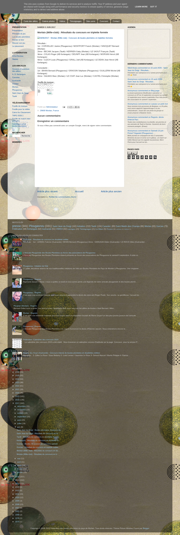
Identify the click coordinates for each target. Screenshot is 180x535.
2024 (17, 379)
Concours (104, 21)
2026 (17, 372)
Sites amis (90, 21)
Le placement (18, 46)
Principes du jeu (19, 34)
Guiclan (15, 84)
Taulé (14, 96)
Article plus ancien (111, 191)
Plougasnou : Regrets (32, 279)
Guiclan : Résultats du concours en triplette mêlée (37, 447)
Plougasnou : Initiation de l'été (35, 266)
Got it (153, 7)
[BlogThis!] (71, 107)
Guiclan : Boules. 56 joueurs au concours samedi (37, 444)
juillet (19, 423)
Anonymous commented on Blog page (143, 91)
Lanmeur (118, 229)
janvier (20, 472)
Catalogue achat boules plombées (19, 125)
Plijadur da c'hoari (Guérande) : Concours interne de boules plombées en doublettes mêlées (61, 353)
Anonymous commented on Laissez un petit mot (148, 104)
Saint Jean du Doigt (20, 93)
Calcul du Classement (21, 112)
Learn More (141, 7)
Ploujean (110, 229)
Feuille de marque (19, 106)
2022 (17, 386)
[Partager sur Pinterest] (78, 107)
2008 (17, 504)
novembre (21, 410)
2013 (17, 487)
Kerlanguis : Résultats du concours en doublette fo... (38, 440)
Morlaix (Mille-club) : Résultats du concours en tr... (38, 454)
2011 (17, 494)
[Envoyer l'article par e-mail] (64, 107)
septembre (22, 417)
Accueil (16, 21)
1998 (17, 515)
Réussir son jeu (18, 43)
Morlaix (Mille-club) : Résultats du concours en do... (38, 451)
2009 (17, 501)
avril (19, 462)
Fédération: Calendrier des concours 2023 (40, 340)
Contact (116, 21)
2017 (17, 403)
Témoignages (76, 21)
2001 (17, 511)
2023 (17, 382)
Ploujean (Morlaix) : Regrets (25, 306)
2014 (17, 484)
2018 (17, 400)
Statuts (15, 59)
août (19, 420)
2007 (17, 508)
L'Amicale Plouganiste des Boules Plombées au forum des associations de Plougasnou (59, 253)
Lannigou (71, 229)
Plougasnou (17, 90)
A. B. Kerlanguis (19, 74)
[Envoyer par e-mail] (68, 107)
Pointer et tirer (18, 40)
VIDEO (59, 229)
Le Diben (99, 229)
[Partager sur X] (73, 107)
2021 (17, 389)
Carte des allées (31, 21)
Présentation (17, 31)
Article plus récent (47, 191)
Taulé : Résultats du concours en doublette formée (38, 437)
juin (19, 427)
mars (19, 465)
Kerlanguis (32, 229)
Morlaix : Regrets (30, 313)
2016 (17, 477)
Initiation (81, 226)
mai (19, 459)
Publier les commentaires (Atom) (62, 197)
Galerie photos (48, 21)
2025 (17, 376)
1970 (17, 522)
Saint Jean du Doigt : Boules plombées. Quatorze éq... (39, 430)
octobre (20, 413)
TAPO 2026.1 (17, 116)
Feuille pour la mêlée (21, 109)
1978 (17, 518)
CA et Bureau (17, 56)
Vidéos (62, 21)
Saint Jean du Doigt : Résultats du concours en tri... (38, 433)
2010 (17, 497)
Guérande (16, 81)
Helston (126, 229)
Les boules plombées (21, 37)
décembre (21, 406)
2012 (17, 491)
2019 (17, 396)
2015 (17, 480)
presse (16, 226)
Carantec (16, 77)
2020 (17, 393)
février (20, 469)
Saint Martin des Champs (128, 226)
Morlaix (15, 87)
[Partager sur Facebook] (76, 107)
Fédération (17, 229)
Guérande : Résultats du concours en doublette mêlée (45, 239)
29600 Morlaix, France (49, 111)
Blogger (146, 528)
